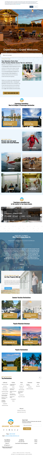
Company (35, 441)
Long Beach (5, 403)
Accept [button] (31, 6)
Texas (21, 382)
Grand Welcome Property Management (21, 443)
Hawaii (38, 382)
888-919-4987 (12, 433)
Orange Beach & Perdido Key (13, 385)
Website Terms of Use (20, 452)
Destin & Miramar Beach (13, 392)
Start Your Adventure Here (11, 93)
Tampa (13, 400)
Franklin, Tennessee (28, 385)
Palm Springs (5, 389)
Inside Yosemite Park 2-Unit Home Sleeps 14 (17, 213)
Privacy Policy (18, 4)
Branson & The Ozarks (21, 410)
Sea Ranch (5, 386)
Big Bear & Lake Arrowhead (4, 398)
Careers (36, 443)
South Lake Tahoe (5, 384)
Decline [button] (36, 6)
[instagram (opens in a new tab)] (15, 430)
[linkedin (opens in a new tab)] (12, 430)
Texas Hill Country (21, 396)
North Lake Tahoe (5, 391)
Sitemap (14, 452)
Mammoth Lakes (5, 405)
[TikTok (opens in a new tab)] (17, 430)
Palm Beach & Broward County (13, 394)
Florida (13, 382)
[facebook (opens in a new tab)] (4, 430)
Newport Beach (5, 393)
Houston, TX (21, 386)
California (5, 382)
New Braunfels (21, 389)
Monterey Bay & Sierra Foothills (4, 395)
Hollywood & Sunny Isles (12, 389)
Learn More (8, 288)
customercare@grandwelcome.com (12, 435)
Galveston (21, 387)
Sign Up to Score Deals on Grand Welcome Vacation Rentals (7, 447)
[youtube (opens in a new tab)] (9, 430)
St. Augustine (13, 399)
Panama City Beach (12, 397)
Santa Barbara (5, 387)
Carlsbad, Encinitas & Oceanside (4, 401)
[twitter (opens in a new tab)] (6, 430)
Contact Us (7, 443)
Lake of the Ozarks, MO (21, 412)
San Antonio (21, 394)
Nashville (29, 386)
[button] (1, 52)
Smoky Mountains (30, 388)
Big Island (38, 386)
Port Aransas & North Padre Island (20, 392)
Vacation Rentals (7, 441)
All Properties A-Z (7, 445)
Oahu (38, 384)
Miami (13, 386)
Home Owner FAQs (21, 441)
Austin (21, 384)
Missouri (21, 408)
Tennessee (29, 382)
